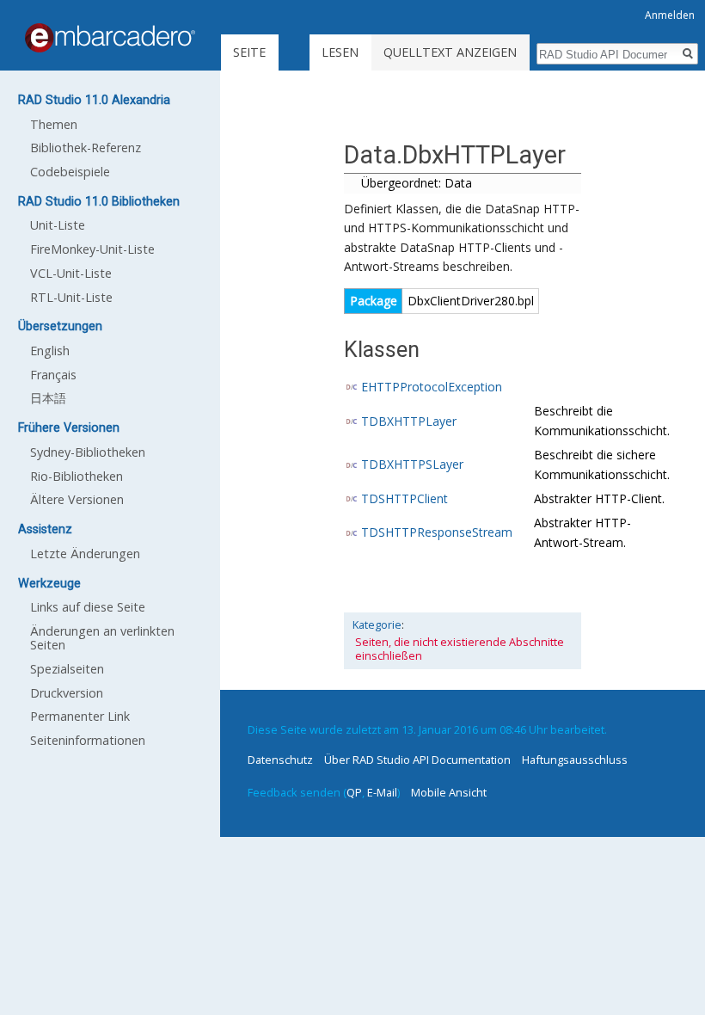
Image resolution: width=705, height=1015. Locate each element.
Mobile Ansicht (449, 792)
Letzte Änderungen (85, 553)
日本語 (48, 398)
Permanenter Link (80, 716)
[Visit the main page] (110, 38)
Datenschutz (280, 759)
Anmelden (670, 15)
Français (53, 374)
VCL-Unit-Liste (71, 273)
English (50, 350)
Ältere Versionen (77, 499)
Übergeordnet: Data (416, 183)
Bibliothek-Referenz (85, 147)
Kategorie (377, 625)
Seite (249, 52)
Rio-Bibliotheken (76, 476)
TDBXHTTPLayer (409, 421)
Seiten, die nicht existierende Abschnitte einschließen (459, 649)
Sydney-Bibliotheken (87, 452)
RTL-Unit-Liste (71, 297)
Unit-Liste (57, 225)
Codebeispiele (70, 171)
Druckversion (66, 693)
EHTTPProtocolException (431, 386)
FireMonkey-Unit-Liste (92, 249)
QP (354, 792)
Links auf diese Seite (87, 607)
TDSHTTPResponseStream (436, 532)
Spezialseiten (67, 669)
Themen (53, 124)
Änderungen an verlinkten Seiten (102, 638)
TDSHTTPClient (404, 498)
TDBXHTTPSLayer (412, 464)
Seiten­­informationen (87, 740)
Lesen (340, 52)
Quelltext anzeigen (450, 52)
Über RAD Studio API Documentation (417, 759)
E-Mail (382, 792)
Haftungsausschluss (575, 759)
